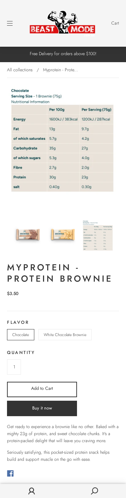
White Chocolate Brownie (65, 335)
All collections (20, 70)
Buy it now (42, 408)
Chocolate (20, 335)
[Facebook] (10, 473)
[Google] (24, 473)
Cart (115, 23)
